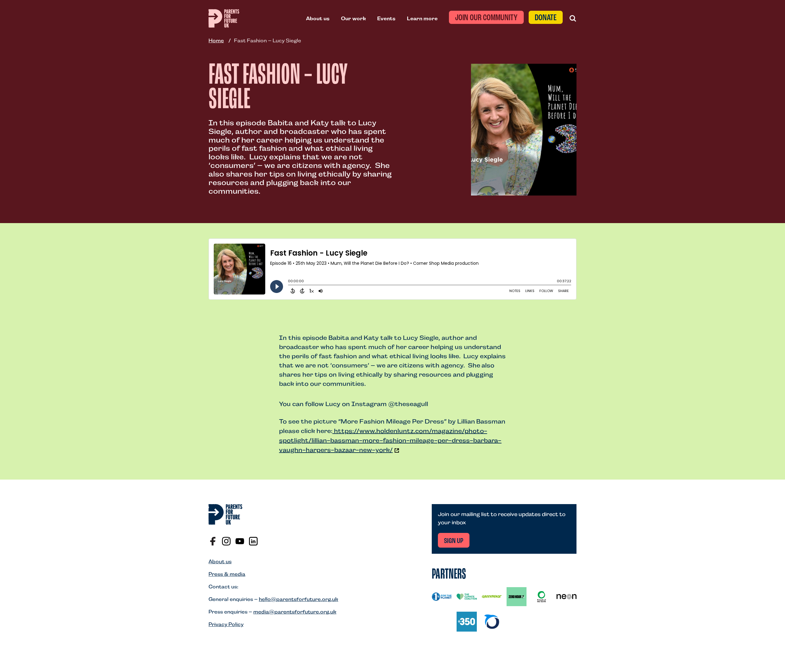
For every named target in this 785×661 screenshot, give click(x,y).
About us (318, 18)
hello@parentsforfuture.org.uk (298, 599)
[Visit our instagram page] (226, 541)
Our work (353, 18)
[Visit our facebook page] (213, 541)
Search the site (572, 18)
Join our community (486, 18)
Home (216, 41)
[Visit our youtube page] (240, 541)
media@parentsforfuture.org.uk (294, 612)
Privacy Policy (226, 624)
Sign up (453, 541)
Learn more (422, 18)
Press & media (227, 574)
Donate (546, 18)
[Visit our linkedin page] (253, 541)
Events (386, 18)
